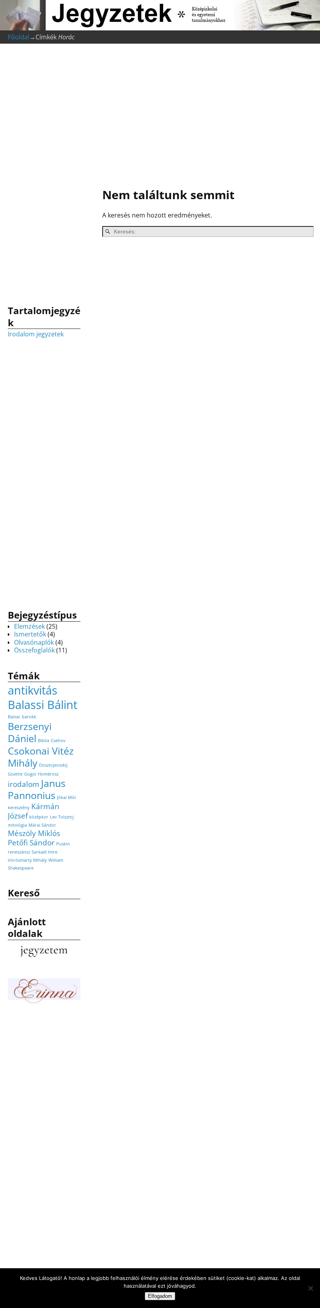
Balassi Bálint (42, 704)
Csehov (58, 740)
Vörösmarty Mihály (27, 860)
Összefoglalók (34, 650)
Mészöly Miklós (34, 833)
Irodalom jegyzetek (36, 334)
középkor (38, 817)
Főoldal (18, 37)
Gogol (30, 774)
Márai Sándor (42, 825)
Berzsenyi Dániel (30, 732)
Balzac (14, 716)
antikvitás (32, 690)
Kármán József (33, 811)
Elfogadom (160, 1296)
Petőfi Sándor (31, 843)
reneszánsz (19, 852)
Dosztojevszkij (53, 765)
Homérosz (48, 774)
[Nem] (310, 1288)
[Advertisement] (203, 116)
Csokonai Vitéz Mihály (41, 756)
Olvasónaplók (34, 642)
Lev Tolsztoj (62, 817)
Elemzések (29, 626)
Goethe (15, 774)
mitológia (17, 825)
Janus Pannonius (37, 789)
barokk (29, 716)
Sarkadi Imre (44, 852)
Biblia (43, 740)
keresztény (19, 807)
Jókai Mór (66, 797)
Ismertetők (30, 634)
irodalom (23, 784)
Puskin (63, 844)
